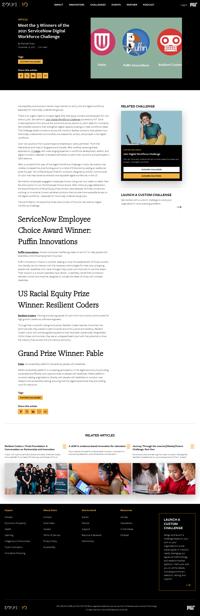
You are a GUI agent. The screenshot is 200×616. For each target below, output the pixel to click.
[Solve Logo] (15, 4)
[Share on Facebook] (21, 75)
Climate (8, 517)
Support (86, 529)
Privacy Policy (50, 541)
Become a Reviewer (92, 535)
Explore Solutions (151, 175)
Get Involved (89, 510)
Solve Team (49, 523)
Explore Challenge (152, 169)
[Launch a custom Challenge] (151, 200)
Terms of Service (51, 535)
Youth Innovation (13, 547)
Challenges (98, 4)
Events (116, 4)
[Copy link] (45, 75)
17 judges (35, 151)
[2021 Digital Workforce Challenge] (151, 146)
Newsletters (126, 523)
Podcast (148, 4)
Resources (126, 510)
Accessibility (49, 547)
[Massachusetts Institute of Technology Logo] (193, 4)
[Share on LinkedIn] (33, 75)
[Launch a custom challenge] (187, 585)
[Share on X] (27, 75)
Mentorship (88, 541)
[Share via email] (39, 75)
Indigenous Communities (17, 541)
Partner (132, 4)
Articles (124, 517)
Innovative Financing (15, 553)
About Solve (50, 510)
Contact (47, 517)
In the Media (126, 529)
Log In (184, 5)
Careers (47, 529)
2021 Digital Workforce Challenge (63, 119)
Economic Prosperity (15, 523)
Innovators (76, 4)
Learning (9, 535)
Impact (58, 4)
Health (8, 529)
